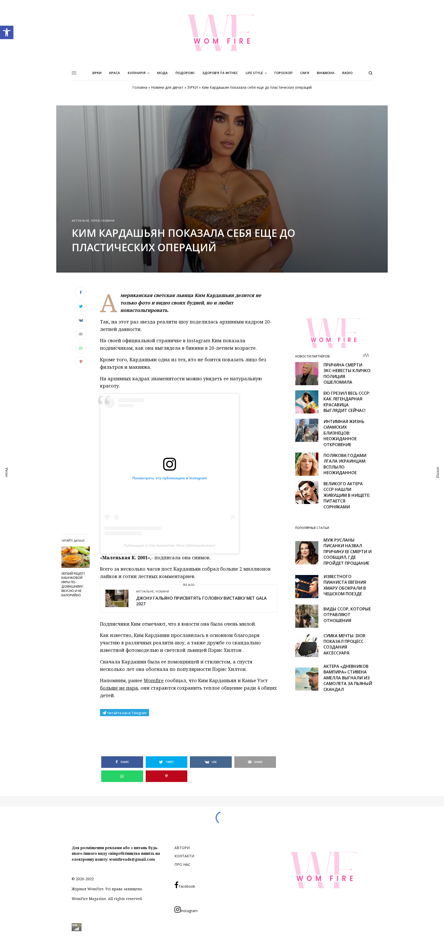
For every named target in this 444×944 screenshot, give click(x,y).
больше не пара (119, 688)
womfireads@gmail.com (132, 859)
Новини (107, 220)
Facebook (187, 886)
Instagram (189, 910)
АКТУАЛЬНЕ (80, 220)
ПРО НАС (182, 864)
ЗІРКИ (192, 87)
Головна (139, 87)
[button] (6, 32)
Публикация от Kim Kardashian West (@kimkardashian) (169, 545)
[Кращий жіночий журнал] (222, 33)
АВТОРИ (182, 847)
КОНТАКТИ (184, 855)
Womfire (154, 680)
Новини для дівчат (167, 87)
